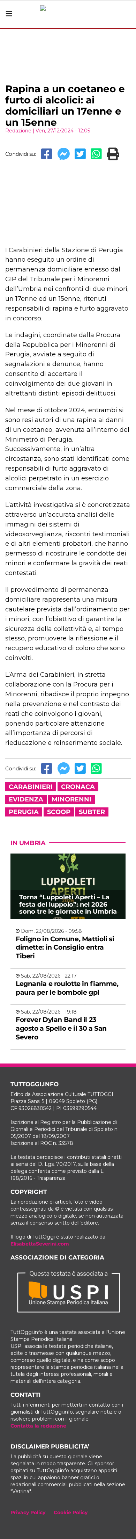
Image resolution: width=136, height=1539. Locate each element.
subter (92, 812)
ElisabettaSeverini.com (39, 1244)
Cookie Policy (71, 1512)
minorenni (71, 799)
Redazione (18, 130)
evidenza (26, 799)
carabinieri (31, 787)
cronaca (78, 787)
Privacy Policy (27, 1512)
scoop (58, 812)
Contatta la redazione (38, 1426)
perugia (24, 812)
